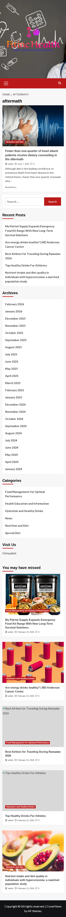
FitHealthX (9, 553)
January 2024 (13, 469)
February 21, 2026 (26, 888)
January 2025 (13, 397)
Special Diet (13, 533)
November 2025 (15, 325)
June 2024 (11, 447)
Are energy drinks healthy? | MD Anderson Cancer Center (32, 244)
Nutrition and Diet (14, 142)
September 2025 (16, 340)
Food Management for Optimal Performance (25, 494)
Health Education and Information (27, 503)
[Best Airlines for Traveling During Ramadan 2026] (33, 726)
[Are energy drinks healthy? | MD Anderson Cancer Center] (33, 662)
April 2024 (12, 461)
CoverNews (54, 906)
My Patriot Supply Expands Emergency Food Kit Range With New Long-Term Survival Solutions (29, 231)
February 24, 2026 (26, 632)
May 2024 (11, 454)
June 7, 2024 (23, 164)
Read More (10, 187)
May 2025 (11, 368)
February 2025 (14, 390)
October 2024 (14, 418)
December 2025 (15, 318)
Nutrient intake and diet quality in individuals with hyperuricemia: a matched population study (32, 277)
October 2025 (14, 332)
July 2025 (11, 354)
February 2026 (14, 304)
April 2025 (12, 375)
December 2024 (15, 404)
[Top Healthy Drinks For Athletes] (33, 790)
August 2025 (13, 347)
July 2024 (11, 440)
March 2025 (13, 383)
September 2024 (16, 426)
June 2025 (11, 361)
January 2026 (13, 311)
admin (10, 164)
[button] (6, 82)
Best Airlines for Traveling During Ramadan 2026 (32, 256)
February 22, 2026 (26, 820)
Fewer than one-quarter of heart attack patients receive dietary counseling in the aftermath (31, 155)
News (8, 518)
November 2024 (15, 411)
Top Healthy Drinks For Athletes (26, 265)
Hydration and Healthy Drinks (24, 511)
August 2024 (13, 433)
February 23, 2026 (26, 696)
